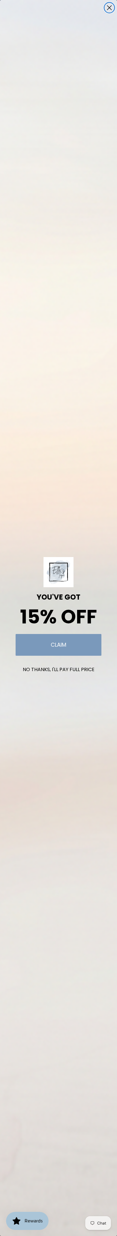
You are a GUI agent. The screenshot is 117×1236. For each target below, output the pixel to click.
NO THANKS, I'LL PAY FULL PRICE (58, 669)
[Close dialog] (109, 7)
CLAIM (58, 644)
